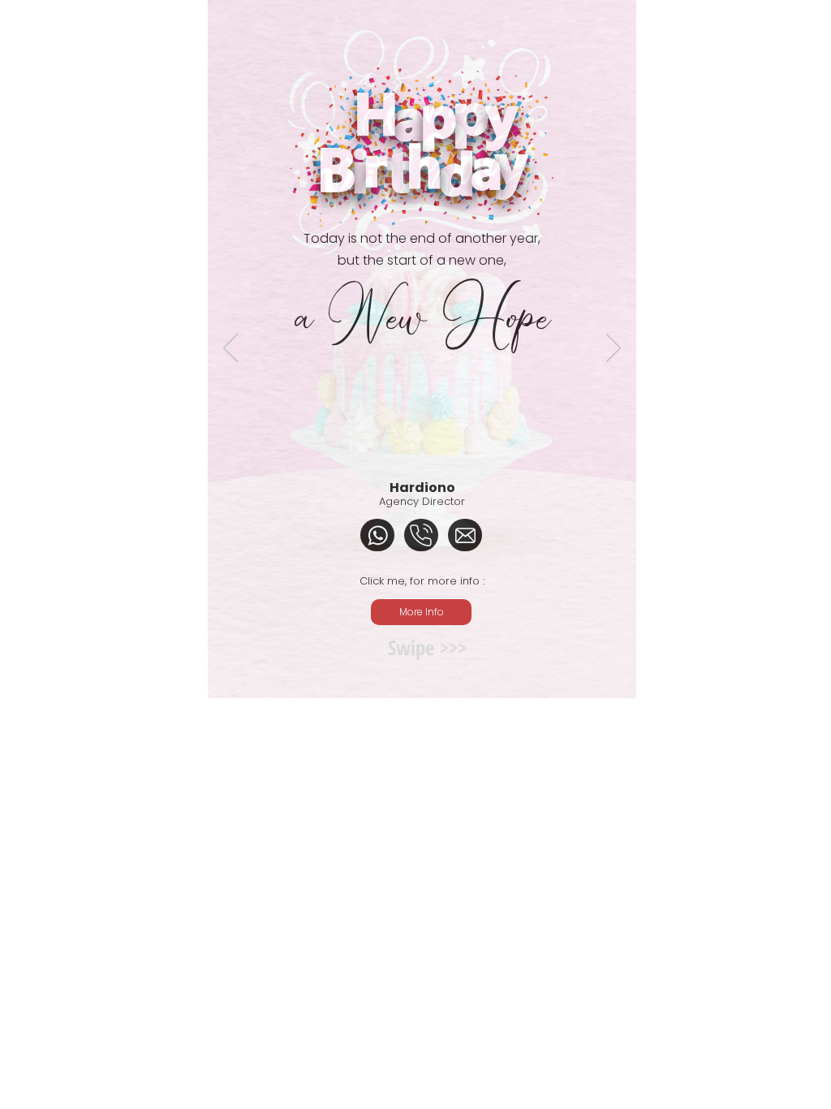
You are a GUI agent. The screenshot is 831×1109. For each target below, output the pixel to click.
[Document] (377, 535)
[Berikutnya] (613, 349)
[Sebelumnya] (230, 349)
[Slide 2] (429, 739)
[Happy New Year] (413, 738)
